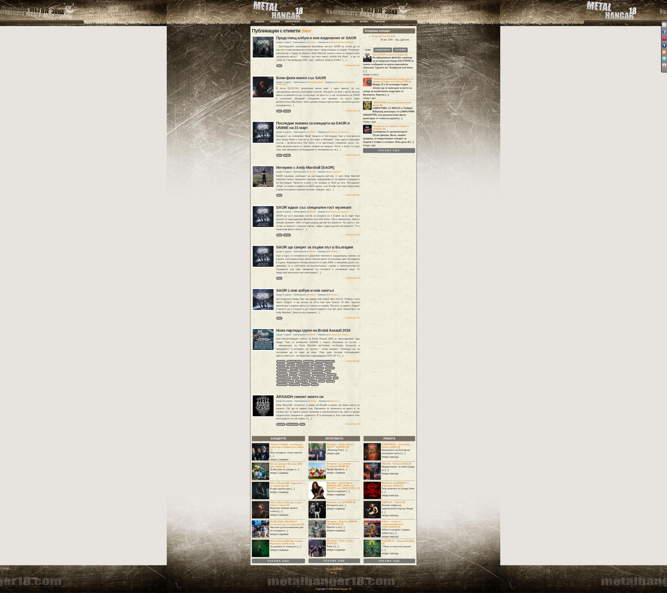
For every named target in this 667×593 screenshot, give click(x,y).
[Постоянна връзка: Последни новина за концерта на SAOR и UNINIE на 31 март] (263, 132)
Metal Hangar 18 (342, 589)
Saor (279, 66)
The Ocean (294, 384)
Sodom (313, 381)
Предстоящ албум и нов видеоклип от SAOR (316, 38)
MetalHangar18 (316, 82)
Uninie (287, 111)
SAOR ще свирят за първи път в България (314, 247)
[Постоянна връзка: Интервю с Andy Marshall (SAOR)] (263, 176)
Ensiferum (282, 371)
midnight (331, 375)
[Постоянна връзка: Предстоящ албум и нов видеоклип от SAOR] (263, 47)
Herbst (313, 295)
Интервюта (328, 21)
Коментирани (382, 50)
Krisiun (293, 375)
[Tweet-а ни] (664, 59)
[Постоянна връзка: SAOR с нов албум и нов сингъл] (263, 299)
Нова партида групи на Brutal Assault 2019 (313, 330)
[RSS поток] (664, 52)
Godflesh (293, 371)
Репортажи (281, 84)
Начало (259, 21)
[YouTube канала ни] (664, 66)
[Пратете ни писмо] (664, 25)
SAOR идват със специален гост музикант (314, 207)
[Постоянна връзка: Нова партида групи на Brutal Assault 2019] (263, 339)
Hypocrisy (305, 371)
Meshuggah (304, 375)
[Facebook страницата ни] (664, 32)
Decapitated (316, 365)
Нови (368, 50)
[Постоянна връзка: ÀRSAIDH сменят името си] (263, 406)
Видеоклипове (338, 42)
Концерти (347, 21)
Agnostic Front (294, 361)
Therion (305, 384)
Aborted (281, 361)
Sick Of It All (301, 381)
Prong (295, 378)
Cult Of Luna (303, 365)
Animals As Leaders (325, 361)
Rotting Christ (307, 378)
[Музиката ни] (664, 38)
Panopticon (292, 424)
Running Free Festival (383, 36)
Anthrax (281, 365)
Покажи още (389, 150)
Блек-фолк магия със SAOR (301, 78)
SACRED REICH (323, 378)
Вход (333, 572)
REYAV (313, 132)
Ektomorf (319, 368)
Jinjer (327, 371)
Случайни (400, 50)
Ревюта (310, 21)
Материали (293, 21)
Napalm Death (283, 378)
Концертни (343, 132)
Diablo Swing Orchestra (301, 368)
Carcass (290, 365)
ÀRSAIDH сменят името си (300, 397)
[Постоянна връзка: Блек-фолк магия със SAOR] (263, 87)
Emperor (330, 368)
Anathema (308, 361)
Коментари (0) (353, 65)
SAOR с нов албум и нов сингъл (305, 290)
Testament (282, 384)
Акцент (341, 82)
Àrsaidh (280, 424)
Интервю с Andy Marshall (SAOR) (305, 167)
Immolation (317, 371)
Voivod (315, 384)
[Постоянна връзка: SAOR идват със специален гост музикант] (263, 216)
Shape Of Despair (285, 381)
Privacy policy (333, 569)
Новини (275, 21)
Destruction (282, 368)
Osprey (312, 42)
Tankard (330, 381)
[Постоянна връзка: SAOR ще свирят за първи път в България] (263, 256)
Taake (321, 381)
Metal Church (318, 375)
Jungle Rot (282, 375)
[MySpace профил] (664, 45)
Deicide (328, 365)
